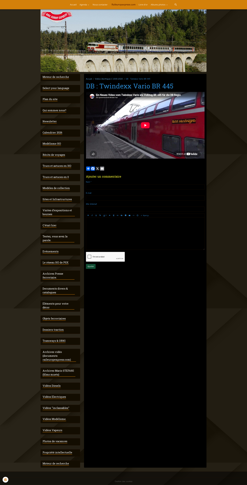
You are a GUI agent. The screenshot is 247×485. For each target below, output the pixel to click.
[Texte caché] (122, 215)
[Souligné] (96, 215)
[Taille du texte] (100, 215)
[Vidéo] (129, 215)
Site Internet (91, 204)
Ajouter (91, 266)
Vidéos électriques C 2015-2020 (109, 79)
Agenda (83, 4)
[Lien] (118, 215)
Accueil (73, 4)
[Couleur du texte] (105, 215)
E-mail (88, 193)
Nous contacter (100, 4)
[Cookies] (5, 480)
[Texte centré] (114, 215)
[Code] (133, 215)
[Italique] (92, 215)
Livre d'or (143, 4)
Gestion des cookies (123, 481)
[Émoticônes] (137, 215)
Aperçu (145, 215)
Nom (88, 182)
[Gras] (88, 215)
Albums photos (158, 4)
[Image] (125, 215)
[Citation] (110, 215)
